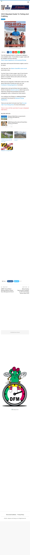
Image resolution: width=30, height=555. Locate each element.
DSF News (3, 19)
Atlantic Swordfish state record (19, 68)
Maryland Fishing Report (6, 150)
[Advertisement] (15, 215)
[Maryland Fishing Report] (7, 146)
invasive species (15, 90)
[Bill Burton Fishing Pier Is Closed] (20, 134)
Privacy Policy (20, 514)
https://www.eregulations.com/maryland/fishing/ (13, 60)
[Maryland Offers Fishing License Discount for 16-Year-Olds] (7, 134)
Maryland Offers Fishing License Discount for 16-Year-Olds (6, 140)
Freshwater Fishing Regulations (9, 85)
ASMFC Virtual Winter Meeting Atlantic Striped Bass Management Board (7, 290)
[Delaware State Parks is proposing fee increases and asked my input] (4, 118)
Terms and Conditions (11, 514)
